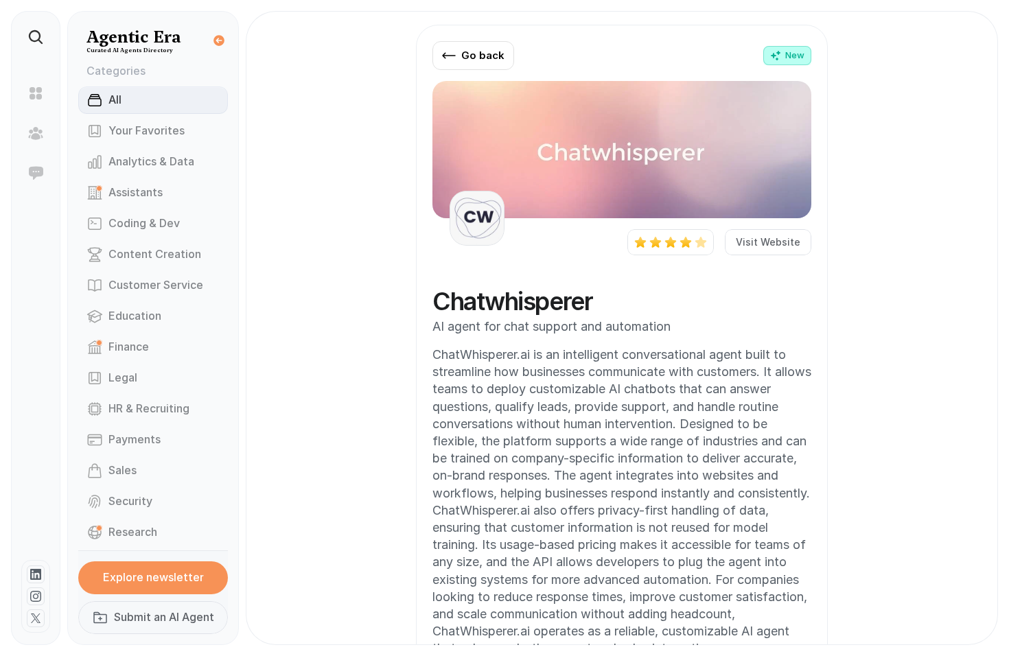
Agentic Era (133, 36)
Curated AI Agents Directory (129, 50)
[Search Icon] (35, 37)
